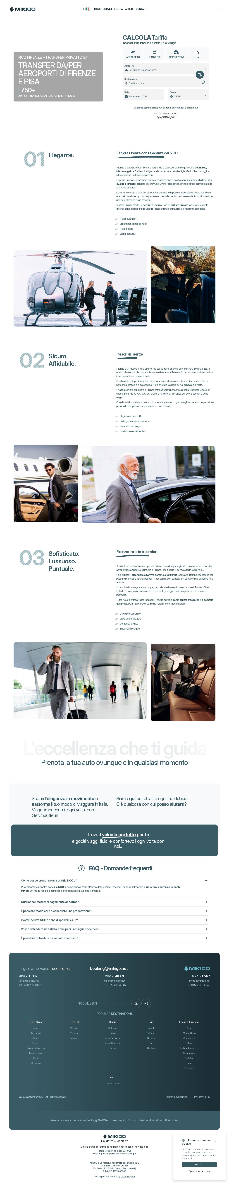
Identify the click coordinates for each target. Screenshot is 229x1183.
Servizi (107, 9)
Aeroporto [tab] (133, 57)
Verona (74, 1038)
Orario (173, 92)
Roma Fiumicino (113, 1038)
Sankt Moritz (112, 1083)
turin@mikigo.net (29, 980)
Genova (36, 1043)
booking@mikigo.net (109, 968)
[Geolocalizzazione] (203, 83)
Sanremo (36, 1063)
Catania (151, 1038)
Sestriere (189, 1068)
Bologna (112, 1028)
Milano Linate (36, 1053)
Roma (113, 1033)
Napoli (151, 1028)
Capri (189, 1063)
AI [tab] (198, 57)
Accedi (129, 9)
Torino (36, 1038)
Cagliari (151, 1048)
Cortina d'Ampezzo (189, 1048)
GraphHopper (128, 1176)
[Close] (215, 1142)
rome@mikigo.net (199, 980)
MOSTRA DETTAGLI (201, 1171)
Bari (151, 1043)
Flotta (118, 9)
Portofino (189, 1058)
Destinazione (130, 79)
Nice (189, 1028)
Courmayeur (189, 1053)
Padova (74, 1028)
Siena (113, 1048)
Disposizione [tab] (176, 57)
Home (97, 9)
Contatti (141, 9)
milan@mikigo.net (114, 980)
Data (126, 92)
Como (36, 1058)
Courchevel (189, 1038)
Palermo (151, 1033)
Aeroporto (129, 66)
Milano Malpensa (36, 1048)
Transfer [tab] (154, 57)
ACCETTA (199, 1165)
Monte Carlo (189, 1033)
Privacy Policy (202, 1096)
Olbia (189, 1043)
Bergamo (36, 1033)
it (83, 9)
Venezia (74, 1033)
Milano (36, 1028)
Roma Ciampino (113, 1043)
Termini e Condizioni (176, 1096)
